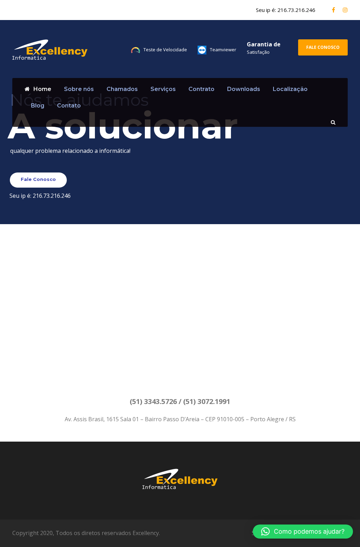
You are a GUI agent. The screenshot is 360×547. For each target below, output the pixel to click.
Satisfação (258, 52)
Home (42, 89)
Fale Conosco (323, 47)
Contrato (201, 89)
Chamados (122, 89)
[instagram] (345, 10)
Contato (69, 105)
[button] (303, 532)
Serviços (163, 89)
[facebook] (333, 10)
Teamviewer (223, 49)
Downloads (243, 89)
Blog (37, 105)
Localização (290, 89)
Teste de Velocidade (165, 49)
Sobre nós (79, 89)
